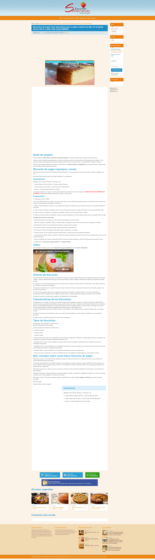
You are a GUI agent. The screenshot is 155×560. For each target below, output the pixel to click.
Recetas (93, 18)
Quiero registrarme (114, 74)
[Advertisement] (69, 47)
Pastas (88, 18)
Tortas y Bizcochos (68, 18)
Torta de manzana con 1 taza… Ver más (98, 508)
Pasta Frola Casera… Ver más (78, 508)
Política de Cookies (91, 556)
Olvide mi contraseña (115, 73)
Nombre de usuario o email (115, 55)
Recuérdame (115, 66)
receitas (42, 32)
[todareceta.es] (113, 88)
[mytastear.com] (113, 91)
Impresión (72, 475)
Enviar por (94, 475)
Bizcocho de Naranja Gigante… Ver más (58, 508)
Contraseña (113, 61)
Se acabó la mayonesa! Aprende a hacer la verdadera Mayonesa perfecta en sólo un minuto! (115, 533)
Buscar (114, 31)
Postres (77, 18)
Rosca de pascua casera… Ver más (40, 508)
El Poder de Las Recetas (85, 13)
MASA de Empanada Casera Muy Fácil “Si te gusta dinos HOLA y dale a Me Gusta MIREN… (111, 549)
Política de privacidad (101, 556)
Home (60, 18)
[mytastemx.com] (114, 89)
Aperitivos (83, 18)
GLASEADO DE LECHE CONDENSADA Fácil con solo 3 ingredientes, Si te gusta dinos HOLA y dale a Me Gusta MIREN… (112, 541)
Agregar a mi (50, 475)
